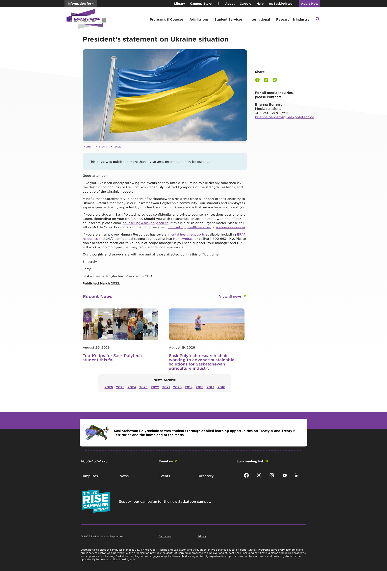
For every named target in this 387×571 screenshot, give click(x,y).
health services (199, 227)
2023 (143, 387)
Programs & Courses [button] (166, 19)
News (103, 146)
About (230, 3)
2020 (177, 387)
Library (179, 3)
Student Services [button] (228, 19)
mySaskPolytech (281, 3)
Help (260, 3)
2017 (210, 387)
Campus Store (201, 3)
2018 (199, 387)
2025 (120, 387)
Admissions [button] (198, 19)
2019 (188, 387)
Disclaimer (165, 536)
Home (87, 146)
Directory (206, 476)
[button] (317, 19)
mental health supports (186, 234)
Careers (245, 3)
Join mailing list (249, 461)
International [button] (259, 19)
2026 (109, 387)
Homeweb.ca (183, 238)
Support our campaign (138, 501)
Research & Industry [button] (292, 19)
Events (164, 476)
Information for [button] (79, 3)
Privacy (202, 536)
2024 (132, 387)
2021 (166, 387)
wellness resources (230, 227)
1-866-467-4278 (94, 461)
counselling (177, 227)
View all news (230, 296)
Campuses (89, 476)
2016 (221, 387)
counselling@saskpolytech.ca (146, 223)
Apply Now (309, 3)
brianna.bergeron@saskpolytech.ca (284, 117)
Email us (166, 461)
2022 (117, 146)
